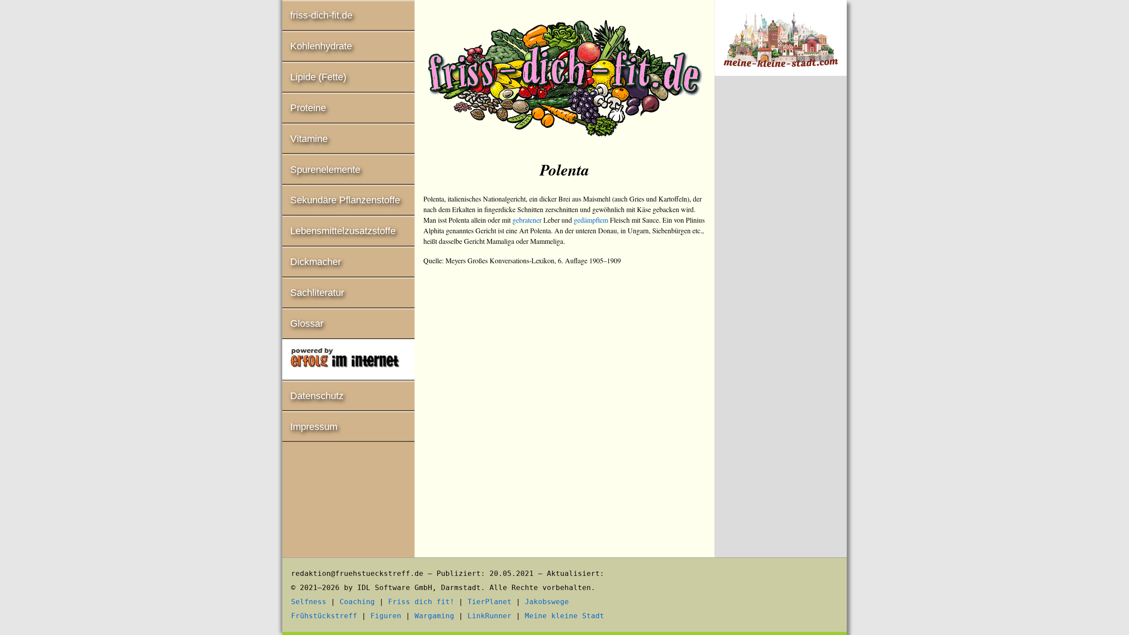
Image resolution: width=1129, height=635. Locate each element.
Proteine (308, 107)
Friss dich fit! (421, 602)
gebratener (527, 219)
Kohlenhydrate (321, 46)
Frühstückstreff (324, 616)
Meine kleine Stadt (564, 616)
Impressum (313, 426)
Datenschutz (317, 395)
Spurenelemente (325, 169)
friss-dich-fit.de (321, 15)
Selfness (308, 602)
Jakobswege (547, 602)
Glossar (306, 323)
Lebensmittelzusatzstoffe (343, 230)
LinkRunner (489, 616)
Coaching (357, 602)
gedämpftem (591, 219)
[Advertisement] (780, 228)
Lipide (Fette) (318, 76)
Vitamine (309, 138)
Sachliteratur (317, 292)
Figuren (385, 616)
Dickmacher (315, 261)
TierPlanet (489, 602)
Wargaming (434, 616)
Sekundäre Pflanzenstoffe (345, 199)
